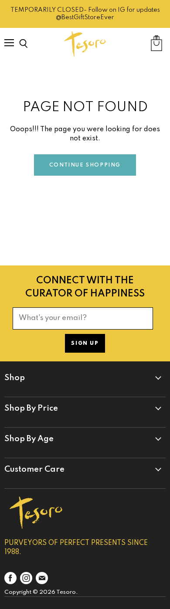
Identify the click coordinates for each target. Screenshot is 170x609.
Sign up (85, 343)
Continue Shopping (85, 165)
